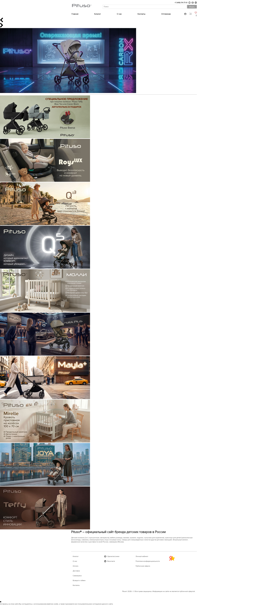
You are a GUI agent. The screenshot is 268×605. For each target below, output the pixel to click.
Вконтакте (111, 561)
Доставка (76, 571)
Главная (75, 14)
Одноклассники (113, 556)
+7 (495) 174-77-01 (181, 3)
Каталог (97, 14)
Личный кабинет (142, 556)
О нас (119, 14)
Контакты (141, 14)
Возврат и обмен (79, 580)
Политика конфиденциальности (148, 561)
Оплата (75, 566)
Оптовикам (166, 14)
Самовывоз (77, 576)
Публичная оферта (143, 566)
